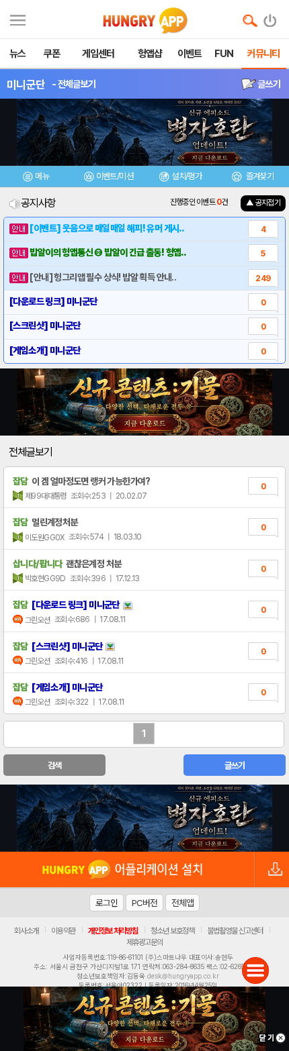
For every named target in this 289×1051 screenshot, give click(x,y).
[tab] (36, 178)
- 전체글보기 (73, 84)
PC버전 (144, 902)
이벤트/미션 (114, 176)
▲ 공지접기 (263, 202)
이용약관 (63, 931)
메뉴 (42, 176)
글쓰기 (268, 84)
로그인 (106, 902)
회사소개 (26, 931)
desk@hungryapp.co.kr (183, 976)
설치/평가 (186, 176)
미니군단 (26, 84)
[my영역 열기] (18, 18)
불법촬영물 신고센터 (235, 931)
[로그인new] (270, 17)
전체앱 (182, 902)
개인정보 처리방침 (113, 931)
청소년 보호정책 (172, 931)
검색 (55, 765)
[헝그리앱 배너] (144, 818)
